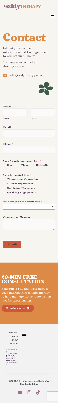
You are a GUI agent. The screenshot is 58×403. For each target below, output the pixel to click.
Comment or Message (17, 217)
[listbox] (29, 207)
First (6, 118)
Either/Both (43, 165)
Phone (8, 144)
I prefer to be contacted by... (22, 161)
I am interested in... (17, 175)
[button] (52, 16)
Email (8, 127)
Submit (12, 244)
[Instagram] (29, 392)
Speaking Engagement (21, 192)
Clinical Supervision (20, 183)
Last (34, 118)
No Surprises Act (11, 350)
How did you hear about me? (22, 201)
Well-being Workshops (21, 188)
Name (8, 106)
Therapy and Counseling (23, 179)
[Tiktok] (38, 392)
